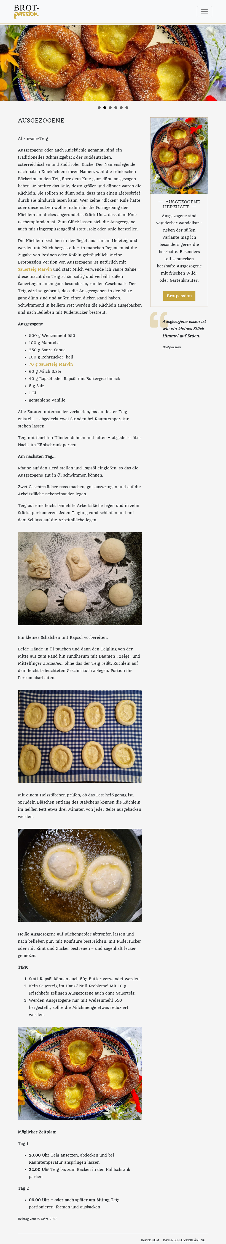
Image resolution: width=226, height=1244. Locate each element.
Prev (7, 63)
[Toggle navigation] (204, 11)
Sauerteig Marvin (35, 269)
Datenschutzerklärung (184, 1240)
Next (218, 63)
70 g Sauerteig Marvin (51, 364)
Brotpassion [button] (179, 295)
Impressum (150, 1240)
